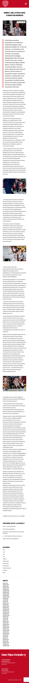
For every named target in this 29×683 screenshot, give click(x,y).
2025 (4, 554)
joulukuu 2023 (6, 631)
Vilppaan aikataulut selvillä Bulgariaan (11, 538)
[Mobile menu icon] (25, 3)
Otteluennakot (6, 561)
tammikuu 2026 (6, 593)
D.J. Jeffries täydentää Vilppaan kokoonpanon (12, 536)
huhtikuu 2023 (6, 644)
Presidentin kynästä (7, 568)
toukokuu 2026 (6, 587)
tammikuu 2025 (6, 612)
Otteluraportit (7, 24)
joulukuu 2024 (6, 613)
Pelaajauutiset (6, 565)
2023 (5, 22)
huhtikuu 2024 (6, 625)
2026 (4, 556)
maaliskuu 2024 (6, 627)
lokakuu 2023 (5, 635)
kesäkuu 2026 (5, 586)
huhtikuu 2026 (6, 589)
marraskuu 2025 (6, 596)
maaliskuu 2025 (6, 609)
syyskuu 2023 (5, 636)
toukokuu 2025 (6, 606)
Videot (4, 572)
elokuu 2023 (5, 638)
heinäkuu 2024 (6, 621)
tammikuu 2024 (6, 630)
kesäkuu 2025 (5, 604)
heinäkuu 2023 (6, 639)
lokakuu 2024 (5, 616)
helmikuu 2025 (6, 610)
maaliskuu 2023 (6, 645)
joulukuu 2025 (6, 595)
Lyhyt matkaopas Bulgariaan (9, 529)
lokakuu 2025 (5, 598)
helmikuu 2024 (6, 628)
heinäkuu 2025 (6, 603)
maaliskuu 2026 (6, 590)
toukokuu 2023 (6, 642)
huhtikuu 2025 (6, 607)
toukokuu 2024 (6, 624)
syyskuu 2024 (5, 618)
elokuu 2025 (5, 601)
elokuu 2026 (5, 583)
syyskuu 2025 (5, 599)
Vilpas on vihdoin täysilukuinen (9, 526)
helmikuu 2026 (6, 592)
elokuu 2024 (5, 619)
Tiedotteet (5, 570)
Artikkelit (4, 559)
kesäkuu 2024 (5, 622)
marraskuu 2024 (6, 615)
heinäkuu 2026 (6, 584)
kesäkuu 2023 (5, 641)
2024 (4, 552)
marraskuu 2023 (6, 633)
